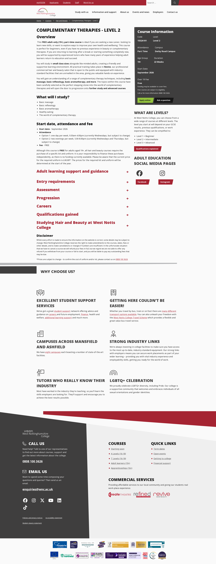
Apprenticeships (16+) (121, 468)
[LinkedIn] (59, 500)
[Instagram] (34, 500)
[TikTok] (25, 507)
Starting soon (117, 448)
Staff (77, 2)
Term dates (159, 448)
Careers (44, 206)
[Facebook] (25, 500)
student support (62, 311)
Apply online (145, 100)
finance (84, 314)
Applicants (54, 2)
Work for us (88, 2)
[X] (42, 500)
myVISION (41, 2)
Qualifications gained (57, 214)
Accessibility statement (54, 518)
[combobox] (158, 2)
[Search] (174, 2)
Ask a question (163, 100)
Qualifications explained (147, 149)
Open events (160, 453)
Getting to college (162, 458)
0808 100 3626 (122, 259)
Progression (48, 197)
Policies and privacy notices (32, 518)
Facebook (142, 182)
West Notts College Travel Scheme (130, 317)
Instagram (165, 182)
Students (67, 2)
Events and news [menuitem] (141, 12)
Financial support (162, 463)
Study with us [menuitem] (81, 12)
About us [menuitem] (124, 12)
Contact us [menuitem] (172, 12)
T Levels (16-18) (118, 458)
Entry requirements (56, 181)
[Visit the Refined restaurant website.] (143, 495)
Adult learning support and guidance (72, 171)
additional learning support (58, 317)
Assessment (48, 189)
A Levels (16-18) (118, 453)
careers (53, 314)
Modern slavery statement (32, 523)
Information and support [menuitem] (104, 12)
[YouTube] (51, 500)
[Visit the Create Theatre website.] (121, 495)
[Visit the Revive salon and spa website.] (163, 495)
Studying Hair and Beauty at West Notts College (76, 225)
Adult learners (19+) (120, 463)
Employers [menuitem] (158, 12)
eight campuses (53, 352)
